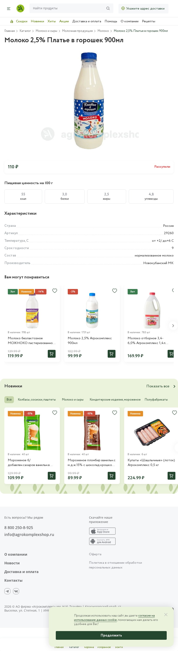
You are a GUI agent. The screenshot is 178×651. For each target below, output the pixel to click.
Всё (9, 400)
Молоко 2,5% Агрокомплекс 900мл (90, 341)
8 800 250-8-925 (18, 527)
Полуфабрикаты (156, 400)
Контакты (13, 580)
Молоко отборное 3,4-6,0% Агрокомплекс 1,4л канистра (146, 341)
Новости (12, 563)
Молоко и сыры (73, 400)
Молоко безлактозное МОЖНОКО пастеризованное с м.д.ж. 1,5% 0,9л (31, 341)
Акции (64, 21)
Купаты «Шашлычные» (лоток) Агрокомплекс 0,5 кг (151, 463)
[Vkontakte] (16, 591)
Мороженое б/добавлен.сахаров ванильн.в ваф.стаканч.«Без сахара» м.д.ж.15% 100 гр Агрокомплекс (31, 463)
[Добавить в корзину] (52, 354)
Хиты (52, 21)
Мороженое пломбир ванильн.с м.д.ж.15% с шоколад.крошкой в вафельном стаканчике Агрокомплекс (92, 463)
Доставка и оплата (86, 21)
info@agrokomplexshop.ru (29, 534)
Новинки (37, 21)
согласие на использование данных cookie (114, 618)
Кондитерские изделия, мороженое (115, 400)
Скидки (21, 21)
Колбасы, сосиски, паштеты (37, 400)
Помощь (111, 21)
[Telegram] (7, 591)
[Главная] (20, 8)
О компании (129, 21)
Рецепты (148, 21)
